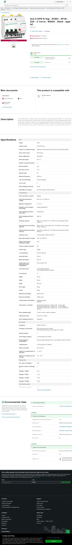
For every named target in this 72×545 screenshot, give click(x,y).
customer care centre (62, 44)
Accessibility (4, 521)
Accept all (53, 541)
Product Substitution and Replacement (10, 507)
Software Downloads (6, 503)
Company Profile (5, 517)
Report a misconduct (6, 519)
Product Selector (5, 505)
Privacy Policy (37, 477)
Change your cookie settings (53, 537)
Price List (39, 523)
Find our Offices (40, 507)
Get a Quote (39, 505)
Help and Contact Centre (42, 501)
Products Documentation (7, 501)
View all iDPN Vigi (6, 12)
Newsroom (4, 523)
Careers (3, 515)
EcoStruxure (39, 515)
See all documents (7, 107)
